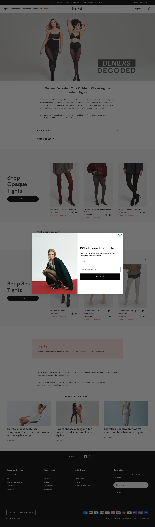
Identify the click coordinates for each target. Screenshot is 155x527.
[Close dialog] (120, 236)
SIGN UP (100, 276)
